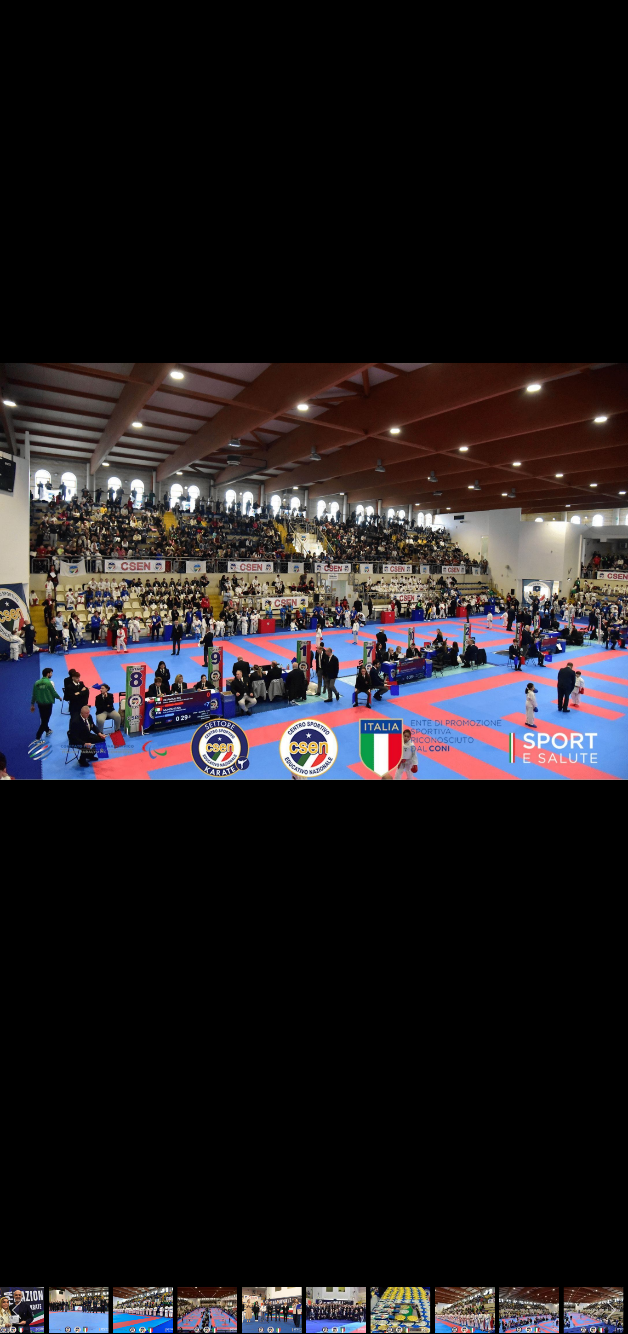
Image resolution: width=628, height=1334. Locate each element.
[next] (612, 653)
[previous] (16, 653)
